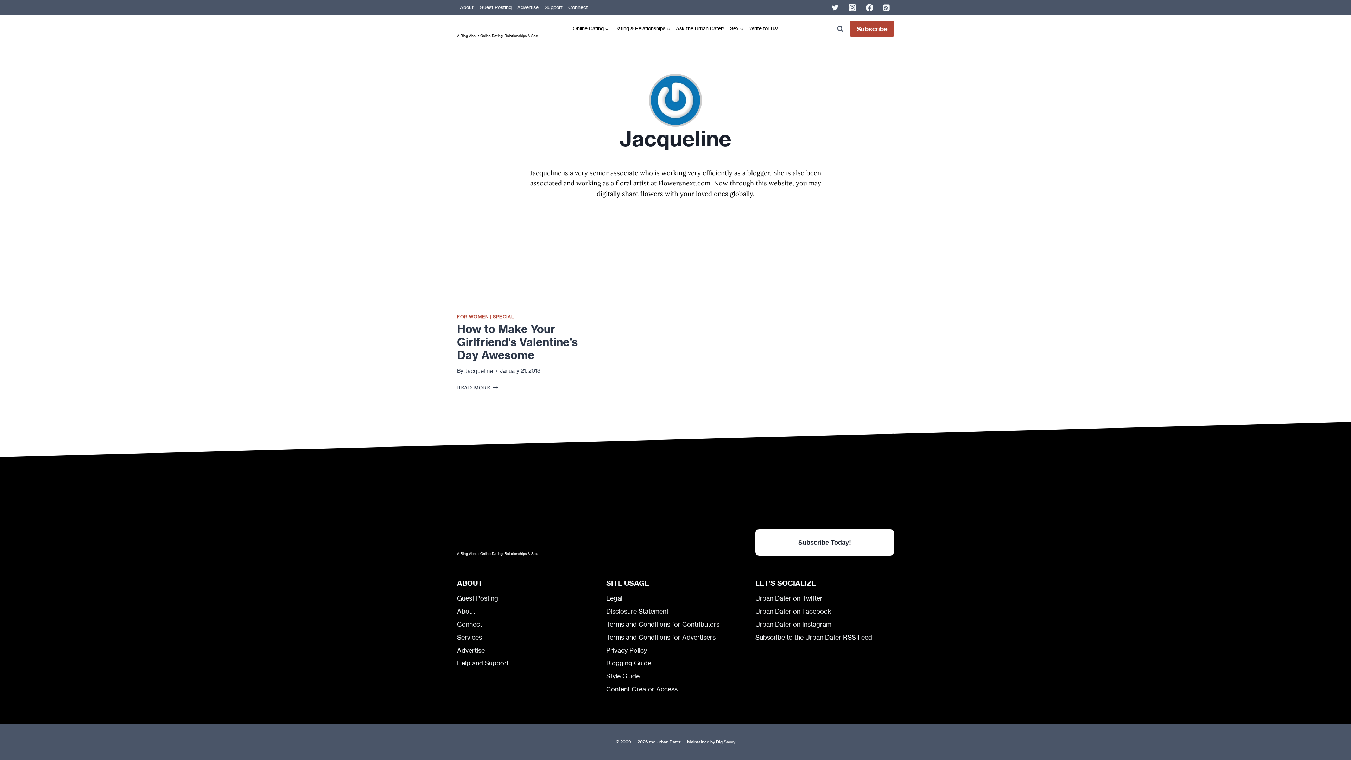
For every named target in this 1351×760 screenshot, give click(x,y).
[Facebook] (869, 7)
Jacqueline (478, 370)
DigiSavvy (725, 742)
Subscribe (872, 29)
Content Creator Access (642, 689)
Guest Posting (496, 7)
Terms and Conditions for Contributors (662, 624)
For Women (473, 316)
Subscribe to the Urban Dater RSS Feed (813, 637)
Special (503, 316)
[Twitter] (835, 7)
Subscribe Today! (824, 542)
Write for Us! (763, 28)
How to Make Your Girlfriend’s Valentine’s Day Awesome (517, 342)
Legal (614, 598)
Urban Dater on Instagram (793, 624)
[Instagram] (852, 7)
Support (554, 7)
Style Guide (623, 676)
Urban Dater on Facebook (793, 611)
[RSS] (886, 7)
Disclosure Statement (637, 611)
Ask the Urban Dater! (700, 28)
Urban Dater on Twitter (789, 598)
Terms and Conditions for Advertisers (661, 637)
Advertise (528, 7)
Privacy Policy (626, 650)
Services (469, 637)
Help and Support (483, 663)
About (467, 7)
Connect (578, 7)
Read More (477, 387)
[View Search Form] (839, 29)
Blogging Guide (628, 663)
